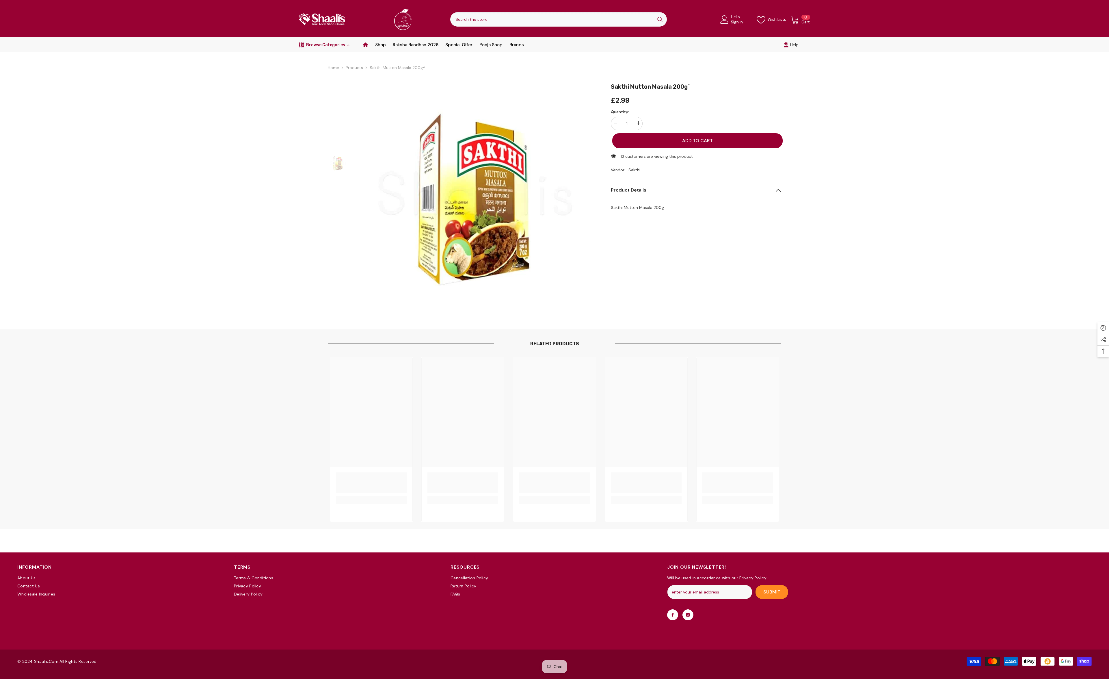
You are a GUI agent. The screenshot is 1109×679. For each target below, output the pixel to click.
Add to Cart (696, 141)
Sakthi (634, 169)
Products (354, 67)
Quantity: (620, 111)
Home (333, 67)
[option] (475, 197)
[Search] (558, 19)
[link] (791, 44)
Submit (771, 592)
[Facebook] (672, 614)
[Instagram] (687, 614)
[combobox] (551, 19)
